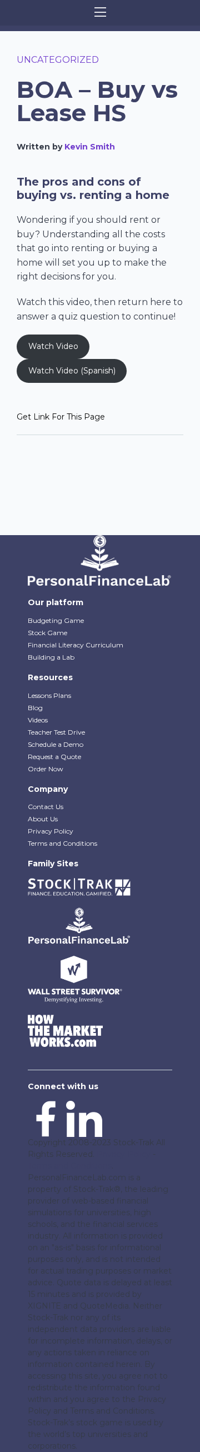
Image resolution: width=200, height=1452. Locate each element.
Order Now (45, 769)
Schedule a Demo (55, 744)
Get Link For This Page (61, 417)
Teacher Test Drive (56, 732)
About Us (43, 819)
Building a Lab (51, 657)
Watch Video (53, 346)
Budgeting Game (56, 620)
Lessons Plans (49, 695)
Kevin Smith (89, 147)
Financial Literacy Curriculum (75, 645)
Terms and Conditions (62, 843)
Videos (38, 720)
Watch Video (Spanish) (72, 371)
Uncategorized (58, 59)
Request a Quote (54, 756)
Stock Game (47, 632)
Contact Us (45, 806)
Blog (35, 707)
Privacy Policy (50, 831)
